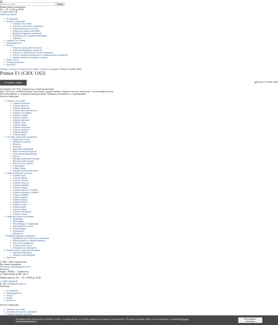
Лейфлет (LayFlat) (22, 142)
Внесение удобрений (23, 149)
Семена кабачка (20, 195)
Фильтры (17, 146)
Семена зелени (20, 202)
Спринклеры (19, 166)
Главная (4, 69)
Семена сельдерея (49, 69)
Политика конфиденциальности (15, 267)
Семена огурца (20, 115)
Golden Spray (19, 168)
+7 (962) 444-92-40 (9, 12)
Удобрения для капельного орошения (31, 238)
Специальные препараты (25, 248)
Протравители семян (23, 226)
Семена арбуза (20, 132)
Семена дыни (19, 134)
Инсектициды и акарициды (26, 224)
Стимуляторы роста (22, 245)
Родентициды (19, 228)
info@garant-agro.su (16, 284)
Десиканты (18, 233)
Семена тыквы (20, 204)
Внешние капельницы (23, 161)
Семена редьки (20, 199)
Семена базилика (21, 103)
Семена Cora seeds (28, 69)
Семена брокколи (21, 108)
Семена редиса (20, 197)
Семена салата (20, 214)
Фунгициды (18, 221)
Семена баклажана (22, 211)
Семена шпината (21, 130)
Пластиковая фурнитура (25, 154)
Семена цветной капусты (25, 110)
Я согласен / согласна (250, 320)
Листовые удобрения (23, 243)
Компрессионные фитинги (25, 170)
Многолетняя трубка (23, 163)
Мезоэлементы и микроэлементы (29, 240)
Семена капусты (21, 105)
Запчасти (10, 257)
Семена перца (20, 125)
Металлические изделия (25, 151)
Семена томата (20, 117)
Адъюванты (18, 231)
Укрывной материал (22, 252)
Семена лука (19, 122)
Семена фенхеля (21, 120)
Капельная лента (21, 139)
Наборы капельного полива (26, 158)
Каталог (14, 69)
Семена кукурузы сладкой (25, 192)
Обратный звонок (8, 14)
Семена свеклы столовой (25, 190)
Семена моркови (21, 185)
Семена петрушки (21, 127)
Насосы (16, 156)
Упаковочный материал (24, 255)
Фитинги (17, 144)
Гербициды (18, 219)
